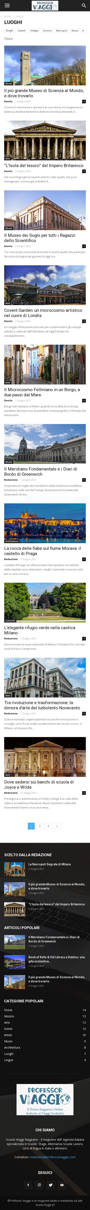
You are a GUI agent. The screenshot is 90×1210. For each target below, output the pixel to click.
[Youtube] (62, 1185)
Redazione (11, 479)
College (34, 30)
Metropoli (61, 30)
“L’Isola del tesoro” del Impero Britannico (44, 165)
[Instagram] (39, 1185)
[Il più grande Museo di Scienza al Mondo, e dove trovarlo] (45, 65)
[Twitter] (50, 1185)
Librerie (47, 30)
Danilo (8, 101)
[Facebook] (28, 1185)
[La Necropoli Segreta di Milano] (14, 869)
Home (8, 16)
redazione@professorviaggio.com (53, 1157)
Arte (7, 158)
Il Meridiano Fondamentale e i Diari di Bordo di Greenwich (40, 472)
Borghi (9, 30)
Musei (75, 30)
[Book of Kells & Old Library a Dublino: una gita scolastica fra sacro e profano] (14, 962)
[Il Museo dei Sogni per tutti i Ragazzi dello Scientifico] (45, 210)
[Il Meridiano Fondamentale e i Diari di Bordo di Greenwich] (45, 444)
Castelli (22, 30)
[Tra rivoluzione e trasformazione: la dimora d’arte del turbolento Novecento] (45, 677)
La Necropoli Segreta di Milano (49, 864)
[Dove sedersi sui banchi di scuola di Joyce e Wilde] (45, 757)
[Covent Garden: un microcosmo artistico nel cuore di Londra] (45, 285)
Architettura (11, 541)
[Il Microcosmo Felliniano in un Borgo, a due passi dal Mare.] (45, 364)
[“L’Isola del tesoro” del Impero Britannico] (45, 140)
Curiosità (10, 620)
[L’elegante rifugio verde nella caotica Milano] (45, 602)
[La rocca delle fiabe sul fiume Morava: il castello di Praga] (45, 523)
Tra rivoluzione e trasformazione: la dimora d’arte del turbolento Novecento (42, 705)
